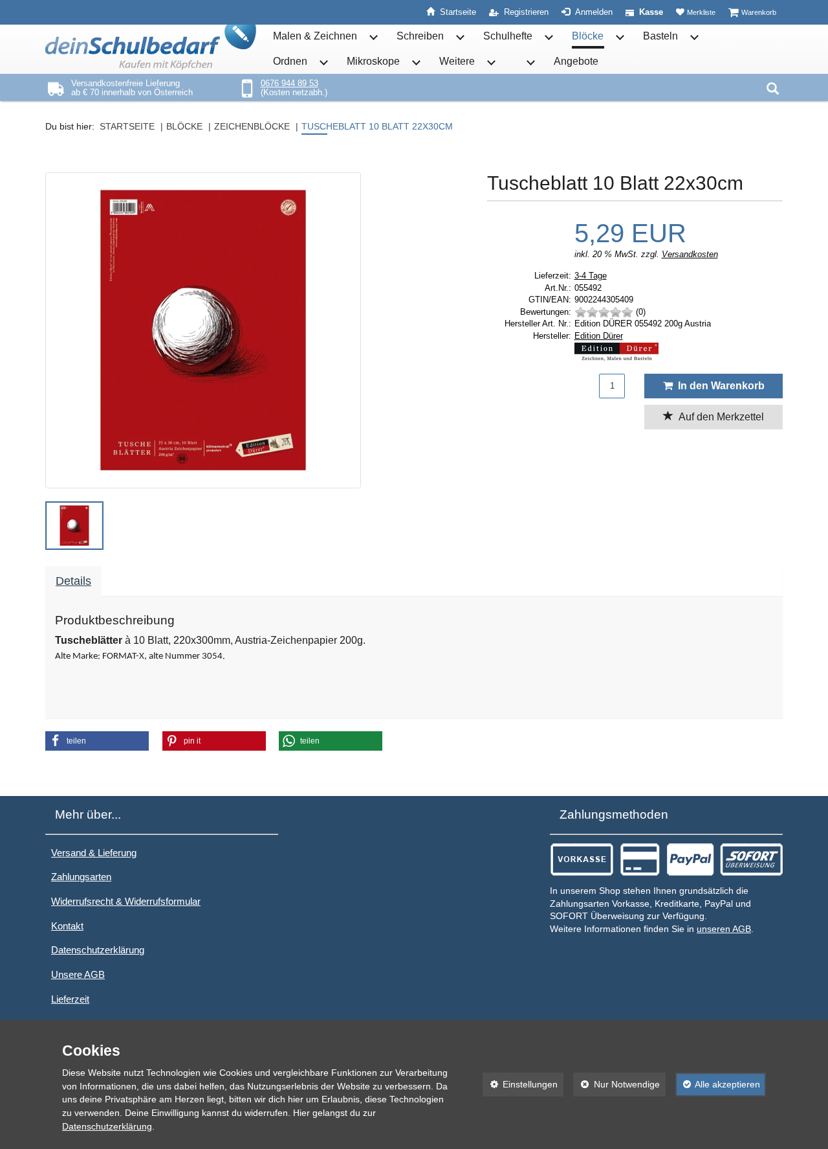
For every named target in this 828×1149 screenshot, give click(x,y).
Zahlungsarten (81, 876)
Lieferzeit (70, 999)
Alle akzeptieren (718, 1084)
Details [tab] (73, 580)
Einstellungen (520, 1084)
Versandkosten (690, 254)
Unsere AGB (78, 974)
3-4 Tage (590, 275)
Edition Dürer (598, 336)
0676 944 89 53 (289, 83)
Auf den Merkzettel (718, 416)
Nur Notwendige (616, 1084)
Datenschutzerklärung (97, 949)
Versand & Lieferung (93, 852)
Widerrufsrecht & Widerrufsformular (126, 901)
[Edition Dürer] (678, 352)
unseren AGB (724, 929)
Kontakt (67, 925)
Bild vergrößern (199, 470)
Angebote (576, 61)
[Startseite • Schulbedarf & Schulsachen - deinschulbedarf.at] (151, 47)
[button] (74, 525)
